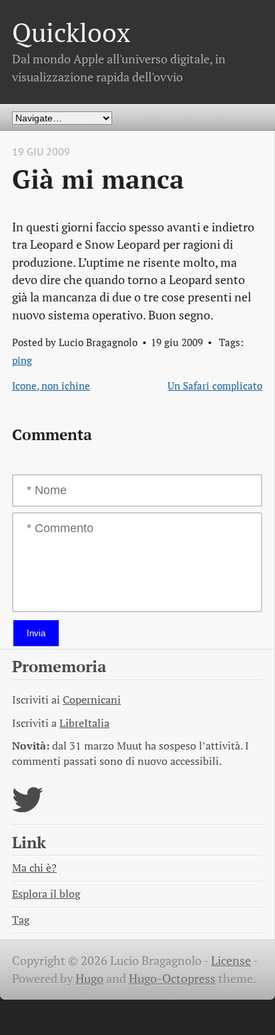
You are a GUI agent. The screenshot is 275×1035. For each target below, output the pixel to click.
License (231, 960)
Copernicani (92, 700)
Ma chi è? (34, 868)
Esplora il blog (46, 894)
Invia (36, 633)
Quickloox (71, 32)
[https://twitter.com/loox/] (27, 808)
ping (22, 360)
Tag (20, 920)
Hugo (89, 978)
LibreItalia (84, 723)
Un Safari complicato (215, 385)
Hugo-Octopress (172, 978)
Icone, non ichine (51, 385)
